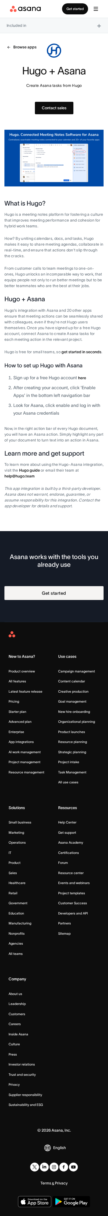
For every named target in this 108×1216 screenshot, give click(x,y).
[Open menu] (95, 8)
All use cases (68, 782)
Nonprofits (17, 933)
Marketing (16, 832)
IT (10, 852)
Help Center (67, 822)
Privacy (14, 1084)
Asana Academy (70, 842)
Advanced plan (20, 721)
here (82, 378)
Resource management (26, 772)
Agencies (16, 943)
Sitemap (64, 933)
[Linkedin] (44, 1167)
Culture (14, 1044)
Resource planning (72, 742)
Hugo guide (29, 470)
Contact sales (54, 108)
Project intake (68, 762)
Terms (45, 1183)
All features (17, 681)
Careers (15, 1024)
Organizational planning (76, 721)
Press (13, 1054)
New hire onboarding (74, 711)
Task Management (72, 772)
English (59, 1147)
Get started (75, 9)
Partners (64, 923)
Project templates (71, 893)
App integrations (21, 742)
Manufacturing (20, 923)
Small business (20, 822)
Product (14, 862)
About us (15, 994)
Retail (13, 893)
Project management (24, 762)
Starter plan (17, 711)
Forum (63, 862)
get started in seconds (81, 352)
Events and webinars (74, 883)
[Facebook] (63, 1167)
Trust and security (22, 1074)
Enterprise (16, 732)
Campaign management (76, 671)
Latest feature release (25, 691)
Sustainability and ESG (26, 1104)
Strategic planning (72, 752)
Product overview (22, 671)
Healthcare (17, 883)
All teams (16, 953)
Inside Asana (18, 1034)
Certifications (68, 852)
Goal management (72, 701)
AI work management (25, 752)
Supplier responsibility (25, 1095)
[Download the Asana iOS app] (34, 1201)
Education (16, 913)
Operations (17, 842)
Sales (13, 873)
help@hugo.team (19, 476)
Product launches (71, 732)
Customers (17, 1014)
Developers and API (73, 913)
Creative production (73, 691)
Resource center (71, 873)
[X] (34, 1167)
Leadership (17, 1003)
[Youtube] (73, 1167)
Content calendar (71, 681)
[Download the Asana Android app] (71, 1201)
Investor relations (22, 1064)
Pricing (14, 701)
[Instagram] (54, 1167)
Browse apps (25, 47)
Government (18, 903)
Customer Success (72, 903)
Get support (67, 832)
